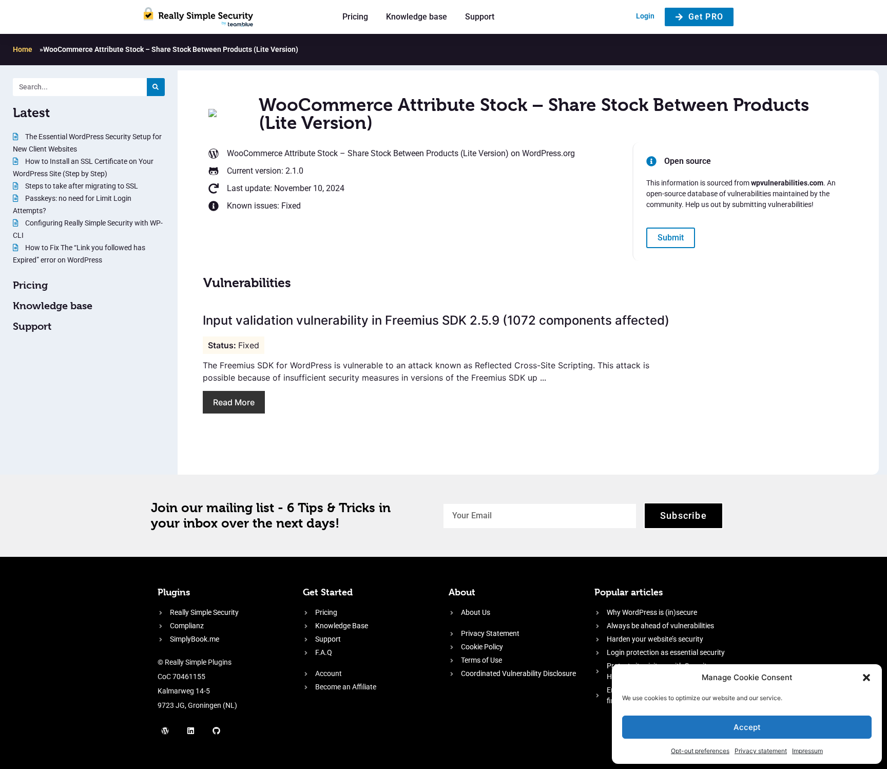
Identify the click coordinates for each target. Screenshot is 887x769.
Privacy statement (761, 751)
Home (22, 49)
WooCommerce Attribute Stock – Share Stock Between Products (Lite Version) (368, 153)
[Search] (156, 87)
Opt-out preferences (700, 751)
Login (645, 16)
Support (479, 17)
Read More (234, 402)
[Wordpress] (165, 730)
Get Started (328, 592)
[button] (866, 677)
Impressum (807, 751)
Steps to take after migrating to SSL (81, 186)
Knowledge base (416, 17)
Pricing (355, 17)
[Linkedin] (191, 730)
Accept (747, 727)
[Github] (216, 730)
